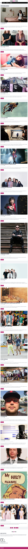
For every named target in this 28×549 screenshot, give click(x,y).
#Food (2, 94)
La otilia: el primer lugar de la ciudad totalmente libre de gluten (10, 303)
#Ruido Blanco (8, 418)
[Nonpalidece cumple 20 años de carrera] (14, 318)
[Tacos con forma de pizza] (14, 84)
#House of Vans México (7, 119)
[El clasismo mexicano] (14, 14)
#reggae (9, 328)
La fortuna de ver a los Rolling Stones (6, 187)
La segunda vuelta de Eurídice (5, 253)
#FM (4, 441)
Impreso (11, 2)
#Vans (13, 119)
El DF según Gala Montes (4, 69)
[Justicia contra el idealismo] (14, 38)
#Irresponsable (3, 418)
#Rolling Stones (10, 189)
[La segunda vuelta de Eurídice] (14, 238)
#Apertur (1, 441)
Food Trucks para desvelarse (5, 383)
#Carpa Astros (5, 328)
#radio (5, 418)
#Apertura (1, 119)
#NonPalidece (7, 328)
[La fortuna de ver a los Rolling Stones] (14, 179)
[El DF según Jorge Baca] (14, 403)
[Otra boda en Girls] (14, 511)
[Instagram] (4, 540)
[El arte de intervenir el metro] (14, 132)
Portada (7, 2)
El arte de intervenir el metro (5, 140)
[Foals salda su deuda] (14, 270)
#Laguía (12, 119)
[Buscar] (27, 0)
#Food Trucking (5, 94)
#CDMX (2, 71)
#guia (4, 119)
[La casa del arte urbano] (14, 109)
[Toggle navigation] (0, 2)
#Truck (9, 94)
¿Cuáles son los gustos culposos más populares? (8, 499)
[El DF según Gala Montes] (14, 61)
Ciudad (4, 70)
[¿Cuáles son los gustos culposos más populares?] (14, 485)
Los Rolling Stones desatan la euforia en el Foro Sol (8, 164)
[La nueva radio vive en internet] (14, 431)
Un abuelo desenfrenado (4, 359)
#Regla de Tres (12, 328)
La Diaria (3, 2)
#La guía (10, 119)
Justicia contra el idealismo (5, 46)
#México (7, 189)
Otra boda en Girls (3, 519)
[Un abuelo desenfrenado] (14, 346)
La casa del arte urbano (4, 117)
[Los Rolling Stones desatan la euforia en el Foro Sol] (14, 156)
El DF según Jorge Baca (4, 416)
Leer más (2, 28)
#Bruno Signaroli (2, 328)
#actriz (1, 71)
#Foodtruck (7, 94)
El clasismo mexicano (4, 22)
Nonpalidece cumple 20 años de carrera (6, 326)
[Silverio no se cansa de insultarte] (14, 205)
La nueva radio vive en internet (5, 439)
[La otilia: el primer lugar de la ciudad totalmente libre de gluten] (14, 295)
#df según (4, 71)
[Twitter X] (2, 540)
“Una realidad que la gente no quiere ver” (7, 463)
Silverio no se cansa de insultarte (5, 215)
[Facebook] (0, 540)
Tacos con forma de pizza (4, 92)
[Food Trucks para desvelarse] (14, 375)
